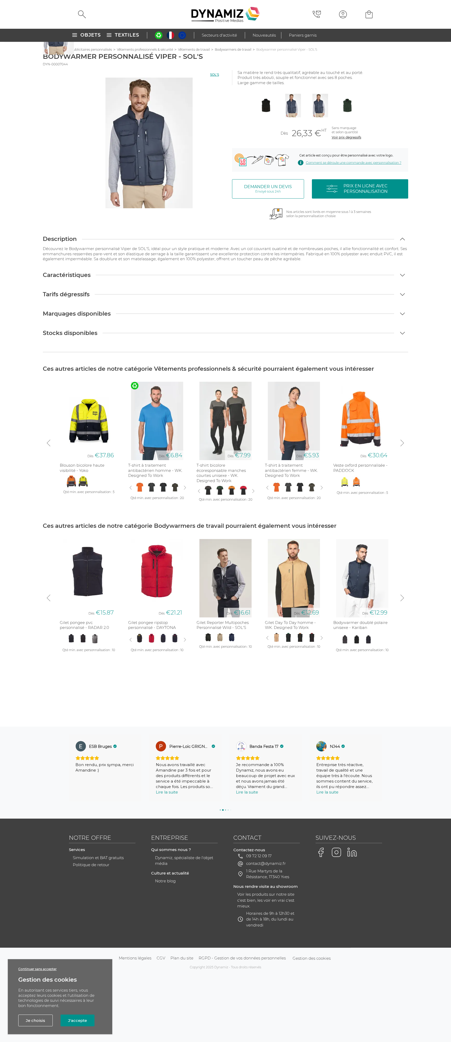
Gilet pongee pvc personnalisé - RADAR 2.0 (84, 625)
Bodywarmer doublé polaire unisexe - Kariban (360, 625)
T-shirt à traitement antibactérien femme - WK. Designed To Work (291, 470)
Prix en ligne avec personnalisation (365, 188)
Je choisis (35, 1020)
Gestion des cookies (312, 958)
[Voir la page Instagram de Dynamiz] (336, 852)
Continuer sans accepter (37, 969)
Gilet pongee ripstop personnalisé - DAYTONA (152, 625)
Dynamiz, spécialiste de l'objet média (184, 860)
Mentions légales (135, 958)
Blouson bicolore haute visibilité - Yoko (82, 468)
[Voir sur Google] (80, 746)
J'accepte (77, 1020)
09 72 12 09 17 (259, 855)
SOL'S (214, 75)
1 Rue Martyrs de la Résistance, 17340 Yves (267, 874)
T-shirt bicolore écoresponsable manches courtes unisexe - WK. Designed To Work (221, 473)
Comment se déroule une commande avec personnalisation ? (353, 163)
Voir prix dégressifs (346, 137)
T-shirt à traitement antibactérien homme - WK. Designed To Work (155, 470)
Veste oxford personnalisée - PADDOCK (360, 468)
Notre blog (165, 880)
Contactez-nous (249, 849)
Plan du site (181, 958)
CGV (161, 958)
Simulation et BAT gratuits (98, 857)
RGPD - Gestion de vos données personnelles (242, 958)
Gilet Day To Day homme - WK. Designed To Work (290, 625)
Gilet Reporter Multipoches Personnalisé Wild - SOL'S (223, 625)
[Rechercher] (82, 14)
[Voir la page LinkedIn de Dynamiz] (352, 852)
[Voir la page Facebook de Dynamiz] (321, 852)
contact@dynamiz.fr (266, 863)
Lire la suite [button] (167, 792)
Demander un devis (268, 189)
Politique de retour (91, 864)
